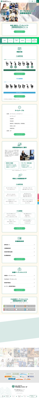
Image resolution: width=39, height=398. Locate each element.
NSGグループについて (25, 396)
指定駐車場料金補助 (8, 251)
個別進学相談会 (7, 282)
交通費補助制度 (7, 248)
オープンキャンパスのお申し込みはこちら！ (19, 31)
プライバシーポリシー (13, 396)
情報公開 (2, 396)
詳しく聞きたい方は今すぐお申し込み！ (19, 228)
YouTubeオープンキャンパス (10, 279)
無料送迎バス (7, 244)
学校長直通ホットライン (7, 396)
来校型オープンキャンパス (10, 275)
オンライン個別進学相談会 (9, 286)
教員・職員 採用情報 (19, 396)
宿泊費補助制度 (7, 255)
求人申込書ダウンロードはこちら (32, 396)
